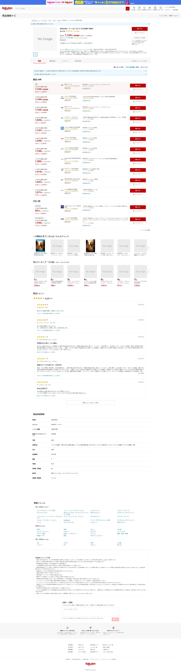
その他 (59, 20)
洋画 (54, 20)
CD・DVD (44, 20)
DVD (50, 20)
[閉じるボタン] (149, 23)
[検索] (128, 8)
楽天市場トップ (36, 20)
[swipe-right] (147, 247)
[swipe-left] (33, 247)
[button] (139, 8)
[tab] (39, 61)
